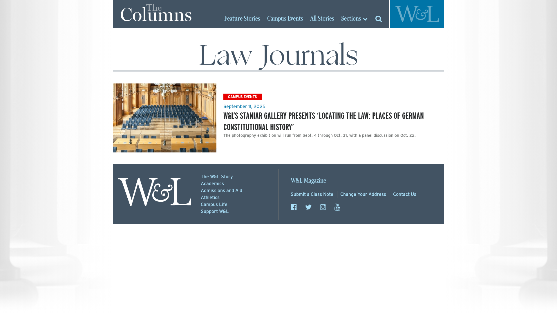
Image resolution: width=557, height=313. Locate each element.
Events (285, 18)
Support (215, 211)
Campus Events (242, 96)
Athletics (210, 197)
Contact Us (404, 194)
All (322, 18)
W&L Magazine (308, 180)
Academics (212, 183)
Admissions (221, 190)
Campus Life (214, 204)
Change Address (363, 194)
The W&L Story (217, 176)
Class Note (312, 194)
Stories (242, 18)
